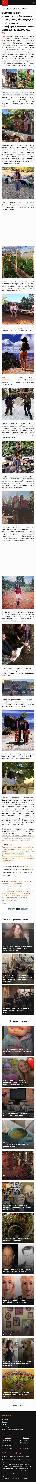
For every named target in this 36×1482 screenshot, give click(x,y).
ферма (4, 900)
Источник (4, 903)
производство (16, 883)
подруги (5, 895)
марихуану (6, 43)
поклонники (15, 895)
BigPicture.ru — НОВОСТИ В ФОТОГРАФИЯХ (16, 1456)
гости (4, 891)
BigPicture (14, 9)
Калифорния (28, 891)
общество (23, 9)
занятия (19, 891)
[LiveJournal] (19, 909)
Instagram (10, 889)
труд (25, 898)
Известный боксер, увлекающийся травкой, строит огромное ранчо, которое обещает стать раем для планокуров (18, 838)
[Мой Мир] (14, 909)
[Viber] (22, 909)
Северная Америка (9, 886)
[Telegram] (27, 909)
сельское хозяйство (9, 898)
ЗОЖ (20, 881)
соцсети (21, 886)
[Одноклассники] (11, 909)
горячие (26, 889)
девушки (10, 891)
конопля (5, 893)
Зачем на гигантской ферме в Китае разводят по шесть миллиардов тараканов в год (18, 858)
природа (5, 883)
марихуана (14, 893)
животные (13, 881)
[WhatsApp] (24, 909)
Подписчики (25, 893)
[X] (17, 909)
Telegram (28, 866)
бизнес (18, 889)
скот (20, 898)
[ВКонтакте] (9, 909)
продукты (25, 895)
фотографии (13, 900)
